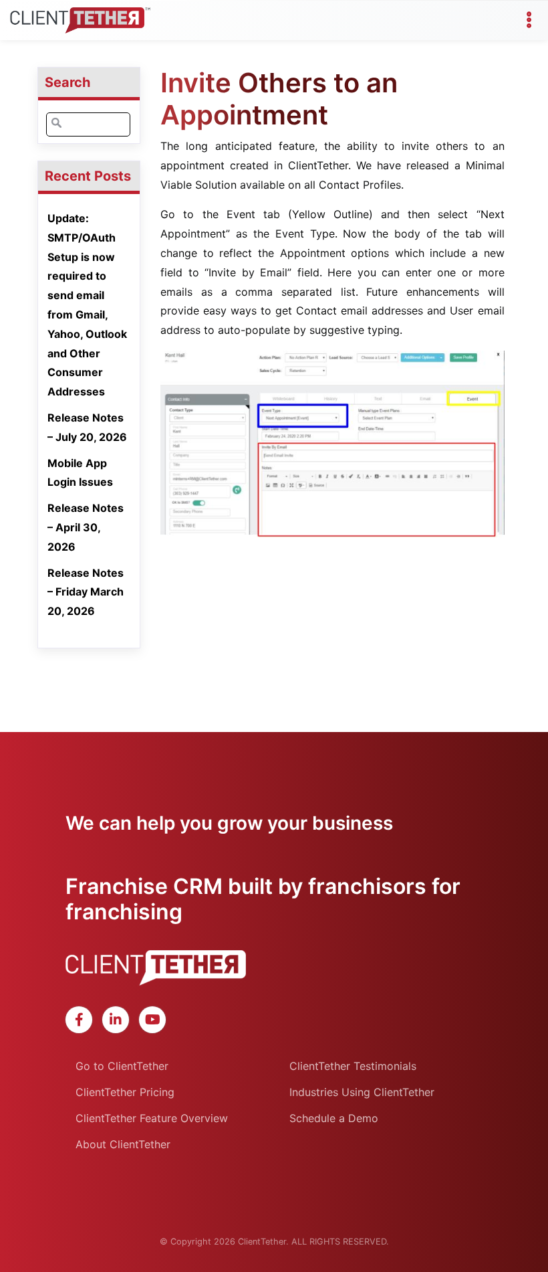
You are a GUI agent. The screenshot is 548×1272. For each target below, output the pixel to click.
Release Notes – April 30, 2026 (85, 527)
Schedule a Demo (333, 1118)
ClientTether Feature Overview (152, 1118)
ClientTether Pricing (125, 1092)
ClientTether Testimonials (352, 1066)
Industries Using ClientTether (361, 1092)
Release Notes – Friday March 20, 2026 (85, 592)
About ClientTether (123, 1144)
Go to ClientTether (122, 1066)
